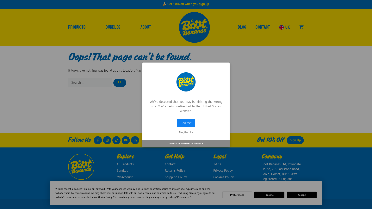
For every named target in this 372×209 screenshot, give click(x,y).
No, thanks (186, 132)
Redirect (186, 123)
